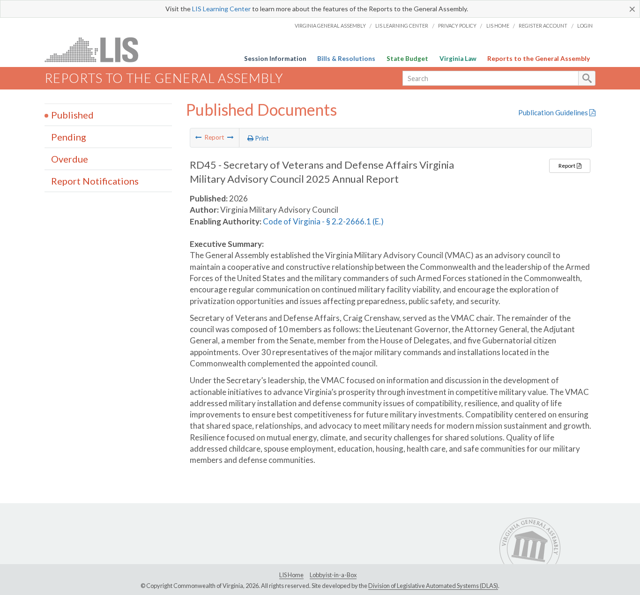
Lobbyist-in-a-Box (333, 575)
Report (567, 165)
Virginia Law (457, 58)
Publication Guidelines (553, 112)
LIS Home (497, 25)
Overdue (69, 158)
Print (261, 138)
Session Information (275, 58)
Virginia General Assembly (330, 25)
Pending (68, 136)
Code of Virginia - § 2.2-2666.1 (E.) (323, 221)
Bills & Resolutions (346, 58)
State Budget (407, 58)
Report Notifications (95, 180)
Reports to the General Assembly (538, 58)
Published (72, 114)
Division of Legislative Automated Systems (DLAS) (433, 585)
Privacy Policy (457, 25)
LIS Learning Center (221, 9)
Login (585, 25)
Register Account (543, 25)
